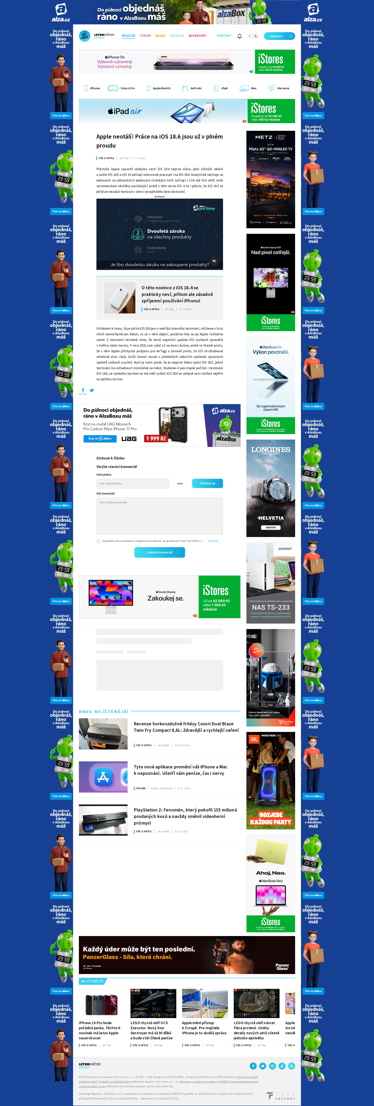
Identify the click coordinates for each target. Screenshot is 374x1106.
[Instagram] (272, 1066)
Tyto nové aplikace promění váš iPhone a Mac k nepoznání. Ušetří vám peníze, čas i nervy (181, 770)
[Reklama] (61, 12)
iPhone (141, 788)
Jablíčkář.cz (111, 1094)
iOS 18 (82, 394)
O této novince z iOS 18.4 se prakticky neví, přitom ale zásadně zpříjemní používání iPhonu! (177, 294)
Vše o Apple (106, 158)
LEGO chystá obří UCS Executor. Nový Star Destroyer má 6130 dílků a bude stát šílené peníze (152, 1030)
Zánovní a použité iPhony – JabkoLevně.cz (133, 1099)
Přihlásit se (207, 483)
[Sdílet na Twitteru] (92, 391)
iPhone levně (98, 1099)
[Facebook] (253, 1066)
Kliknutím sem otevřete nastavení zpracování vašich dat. (140, 1086)
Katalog (177, 36)
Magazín (128, 36)
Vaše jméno (103, 475)
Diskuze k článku (110, 458)
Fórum (145, 36)
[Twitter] (262, 1066)
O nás (102, 1086)
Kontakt (224, 36)
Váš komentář (105, 494)
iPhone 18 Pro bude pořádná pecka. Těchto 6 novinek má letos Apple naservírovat (99, 1030)
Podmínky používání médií (113, 1082)
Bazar (161, 36)
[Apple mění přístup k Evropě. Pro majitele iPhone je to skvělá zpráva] (205, 1003)
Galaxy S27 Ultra (169, 1099)
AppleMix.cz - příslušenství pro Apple (205, 1094)
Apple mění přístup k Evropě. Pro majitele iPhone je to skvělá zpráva (204, 1028)
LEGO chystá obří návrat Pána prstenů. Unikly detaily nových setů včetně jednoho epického (256, 1030)
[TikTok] (282, 1066)
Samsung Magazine (90, 1094)
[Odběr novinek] (239, 36)
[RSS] (291, 1066)
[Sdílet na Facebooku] (83, 391)
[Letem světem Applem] (96, 36)
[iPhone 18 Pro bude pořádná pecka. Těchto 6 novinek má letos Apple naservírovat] (102, 1003)
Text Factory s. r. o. (123, 1077)
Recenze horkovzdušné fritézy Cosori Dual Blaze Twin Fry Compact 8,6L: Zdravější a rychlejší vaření (186, 727)
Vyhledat (276, 36)
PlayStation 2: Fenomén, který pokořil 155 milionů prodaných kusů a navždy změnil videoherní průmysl (185, 816)
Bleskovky (198, 36)
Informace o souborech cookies (198, 1082)
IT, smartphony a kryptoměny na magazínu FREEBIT (150, 1094)
